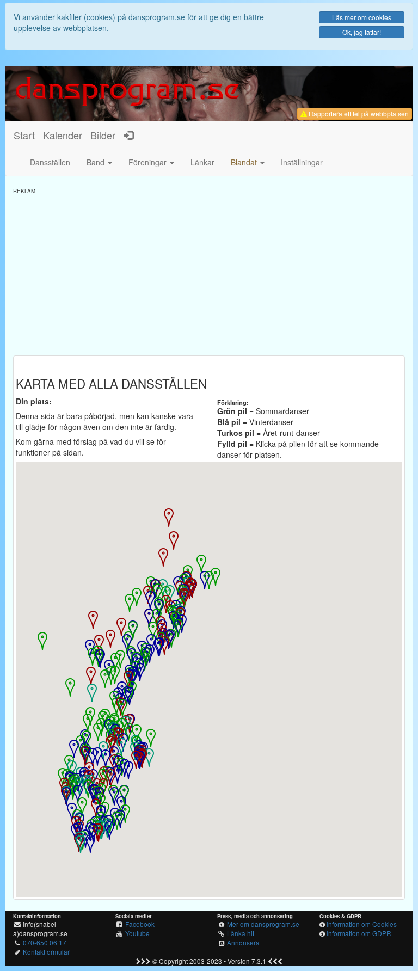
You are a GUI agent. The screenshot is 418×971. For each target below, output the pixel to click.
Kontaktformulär (46, 951)
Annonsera (243, 942)
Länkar (202, 162)
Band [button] (97, 162)
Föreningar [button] (148, 162)
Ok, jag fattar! (361, 31)
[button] (248, 162)
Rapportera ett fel (358, 113)
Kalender (62, 135)
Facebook (140, 924)
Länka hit (240, 933)
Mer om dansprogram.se (263, 924)
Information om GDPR (359, 933)
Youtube (137, 933)
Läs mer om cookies (361, 17)
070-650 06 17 (44, 942)
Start (24, 135)
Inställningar (302, 162)
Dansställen (50, 162)
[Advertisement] (209, 271)
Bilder (102, 135)
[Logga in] (128, 135)
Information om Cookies (362, 924)
